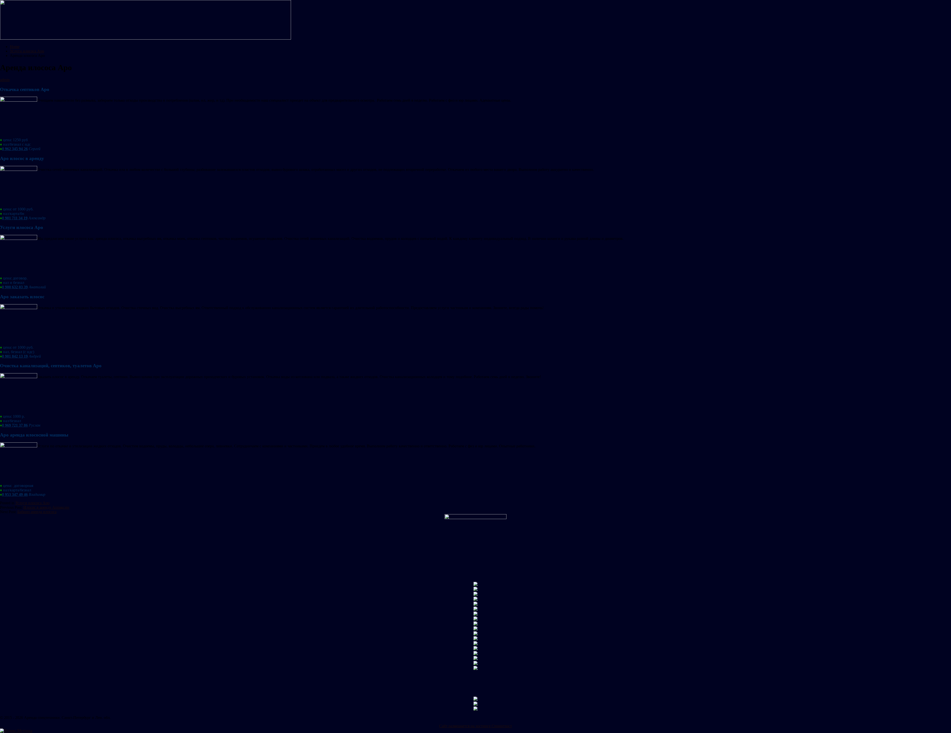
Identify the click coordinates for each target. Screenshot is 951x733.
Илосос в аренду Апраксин (46, 507)
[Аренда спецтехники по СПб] (145, 38)
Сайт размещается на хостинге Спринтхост (475, 726)
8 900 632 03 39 (15, 287)
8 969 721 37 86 (15, 425)
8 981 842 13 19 (15, 356)
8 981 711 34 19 (14, 218)
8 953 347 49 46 (15, 494)
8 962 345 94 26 (15, 149)
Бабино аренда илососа (36, 512)
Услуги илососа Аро (32, 503)
